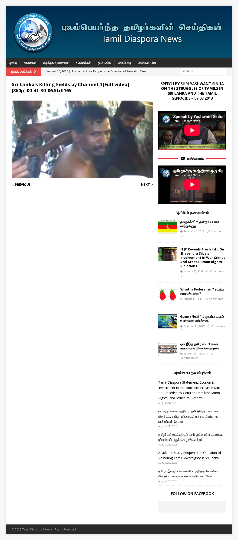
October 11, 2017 (194, 326)
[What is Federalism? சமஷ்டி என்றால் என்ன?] (167, 294)
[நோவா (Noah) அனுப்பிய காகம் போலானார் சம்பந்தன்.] (167, 321)
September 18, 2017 (196, 353)
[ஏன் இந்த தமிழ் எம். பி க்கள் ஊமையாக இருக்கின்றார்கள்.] (167, 349)
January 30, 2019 (193, 271)
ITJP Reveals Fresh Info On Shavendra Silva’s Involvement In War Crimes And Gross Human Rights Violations (202, 257)
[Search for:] (203, 71)
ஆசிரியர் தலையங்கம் (192, 212)
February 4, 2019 (194, 231)
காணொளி (30, 63)
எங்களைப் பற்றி (147, 63)
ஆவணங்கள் (83, 63)
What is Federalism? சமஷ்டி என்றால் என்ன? (202, 291)
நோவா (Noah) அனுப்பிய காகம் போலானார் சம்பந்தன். (202, 318)
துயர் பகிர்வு (104, 63)
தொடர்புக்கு (124, 63)
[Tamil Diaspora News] (119, 55)
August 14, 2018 (193, 298)
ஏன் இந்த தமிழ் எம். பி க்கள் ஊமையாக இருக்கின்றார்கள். (200, 346)
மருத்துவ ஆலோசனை (56, 63)
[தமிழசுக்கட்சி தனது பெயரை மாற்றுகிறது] (167, 227)
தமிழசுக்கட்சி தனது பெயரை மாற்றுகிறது (199, 223)
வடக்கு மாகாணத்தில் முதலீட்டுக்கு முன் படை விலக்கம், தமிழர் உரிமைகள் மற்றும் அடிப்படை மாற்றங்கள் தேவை (188, 416)
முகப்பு (13, 63)
